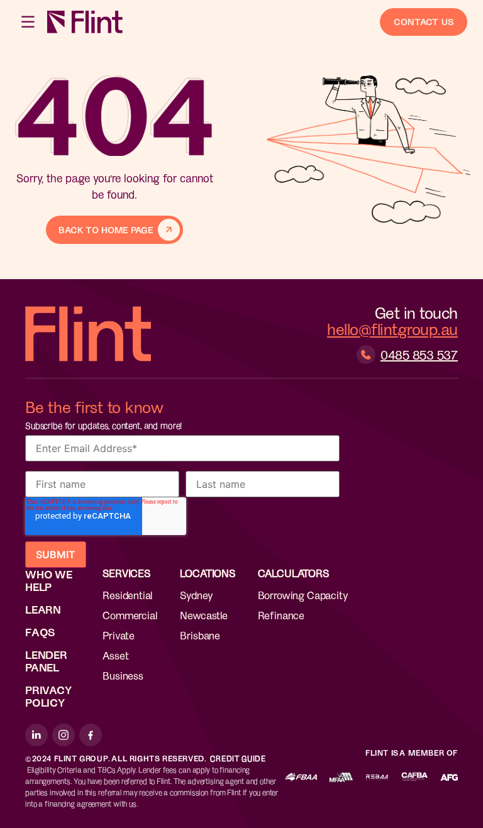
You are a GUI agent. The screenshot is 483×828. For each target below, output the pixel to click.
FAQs (40, 632)
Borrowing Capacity (303, 594)
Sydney (196, 594)
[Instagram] (63, 735)
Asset (115, 655)
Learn (43, 609)
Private (119, 635)
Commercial (130, 615)
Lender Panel (46, 660)
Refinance (281, 615)
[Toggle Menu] (28, 22)
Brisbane (200, 635)
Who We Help (48, 580)
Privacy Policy (48, 696)
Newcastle (203, 615)
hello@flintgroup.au (392, 328)
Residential (127, 594)
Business (123, 675)
